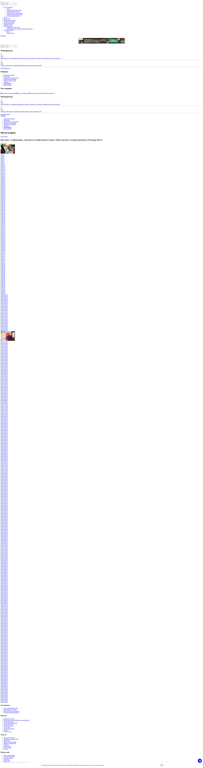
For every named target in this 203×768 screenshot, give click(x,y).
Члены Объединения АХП (14, 10)
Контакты (3, 35)
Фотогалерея (7, 83)
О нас (8, 8)
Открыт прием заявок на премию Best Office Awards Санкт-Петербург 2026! (21, 65)
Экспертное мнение (9, 75)
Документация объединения (14, 14)
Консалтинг (7, 18)
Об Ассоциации (8, 7)
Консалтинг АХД (8, 726)
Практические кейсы (47, 93)
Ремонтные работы (9, 23)
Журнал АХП (7, 731)
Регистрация (10, 33)
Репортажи (7, 76)
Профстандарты (8, 26)
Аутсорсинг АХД (8, 724)
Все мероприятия (5, 68)
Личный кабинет (8, 30)
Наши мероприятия (9, 728)
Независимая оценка (9, 21)
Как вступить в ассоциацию (11, 711)
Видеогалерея (7, 85)
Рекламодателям (8, 24)
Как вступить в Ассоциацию (15, 13)
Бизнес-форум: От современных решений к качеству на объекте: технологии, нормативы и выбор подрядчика (30, 58)
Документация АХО (35, 93)
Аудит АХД (7, 727)
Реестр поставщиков (22, 93)
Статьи (6, 749)
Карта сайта (7, 761)
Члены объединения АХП (11, 708)
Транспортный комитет (13, 16)
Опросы (6, 730)
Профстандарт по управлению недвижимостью (20, 28)
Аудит (5, 17)
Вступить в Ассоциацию (8, 93)
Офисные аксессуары (9, 20)
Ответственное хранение (10, 723)
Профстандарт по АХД (13, 27)
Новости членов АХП (10, 80)
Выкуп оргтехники (9, 721)
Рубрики (3, 116)
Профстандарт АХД (9, 718)
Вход (8, 31)
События (6, 82)
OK (161, 765)
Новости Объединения (10, 79)
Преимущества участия (13, 11)
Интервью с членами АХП (11, 78)
